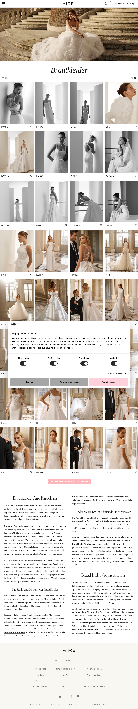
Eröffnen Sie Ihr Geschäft (94, 680)
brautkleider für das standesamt (86, 544)
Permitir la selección (69, 382)
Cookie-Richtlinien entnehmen (99, 705)
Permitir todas (108, 382)
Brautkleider (40, 675)
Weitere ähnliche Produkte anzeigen (69, 481)
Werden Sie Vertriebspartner (94, 686)
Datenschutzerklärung (76, 705)
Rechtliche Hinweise (58, 705)
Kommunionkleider (40, 686)
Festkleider (40, 680)
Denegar (30, 382)
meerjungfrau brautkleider (30, 602)
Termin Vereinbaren (123, 3)
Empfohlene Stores (94, 675)
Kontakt (65, 680)
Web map (65, 686)
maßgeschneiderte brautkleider (98, 622)
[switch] (54, 363)
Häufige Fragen (65, 675)
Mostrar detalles (115, 373)
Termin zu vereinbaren (87, 629)
